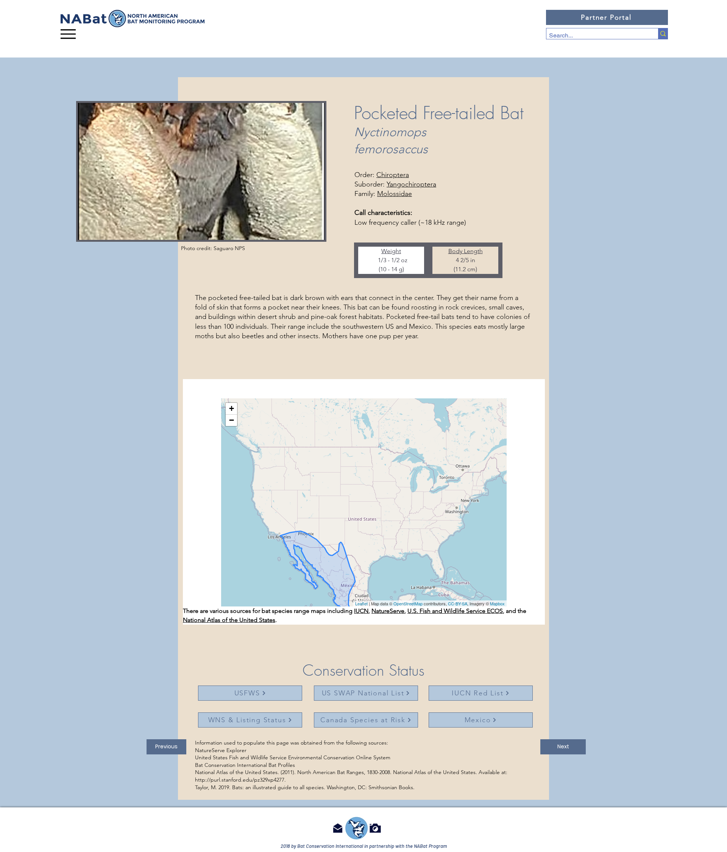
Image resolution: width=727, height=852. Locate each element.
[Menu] (68, 33)
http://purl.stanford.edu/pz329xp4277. (240, 779)
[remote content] (364, 502)
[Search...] (663, 33)
